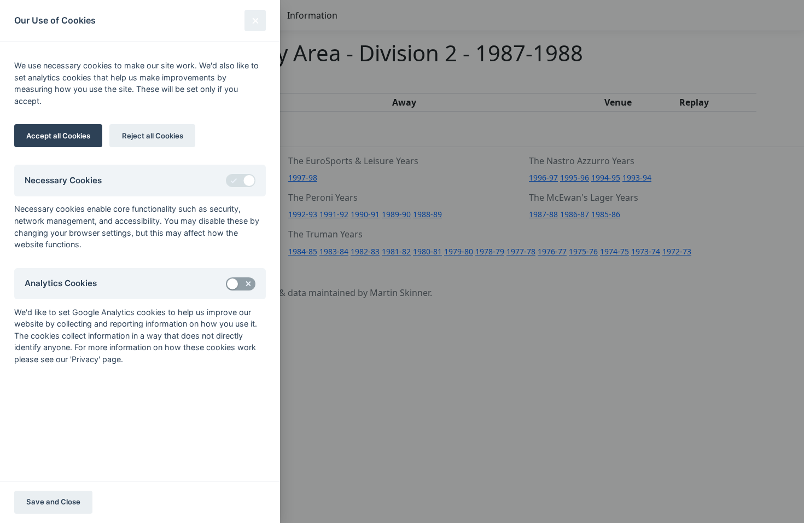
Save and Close (53, 501)
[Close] (255, 20)
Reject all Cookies (152, 135)
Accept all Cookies (58, 135)
